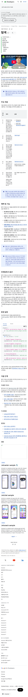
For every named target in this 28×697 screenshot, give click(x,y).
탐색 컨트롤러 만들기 (9, 394)
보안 (2, 572)
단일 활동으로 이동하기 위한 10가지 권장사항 (15, 429)
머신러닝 (3, 590)
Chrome (3, 674)
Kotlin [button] (11, 323)
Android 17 (3, 620)
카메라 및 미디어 (4, 594)
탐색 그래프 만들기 (8, 399)
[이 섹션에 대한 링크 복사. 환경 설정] (9, 312)
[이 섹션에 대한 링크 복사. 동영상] (6, 423)
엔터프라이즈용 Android (6, 570)
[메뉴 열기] (2, 1)
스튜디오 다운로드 (5, 647)
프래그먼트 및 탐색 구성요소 (11, 416)
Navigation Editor (18, 248)
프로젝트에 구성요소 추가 (18, 368)
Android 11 (3, 634)
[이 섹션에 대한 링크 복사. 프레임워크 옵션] (14, 272)
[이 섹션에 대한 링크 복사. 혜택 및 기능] (11, 204)
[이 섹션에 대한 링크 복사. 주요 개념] (9, 102)
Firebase (3, 676)
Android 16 (3, 623)
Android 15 (3, 625)
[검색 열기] (18, 2)
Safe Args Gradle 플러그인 (9, 79)
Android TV (3, 614)
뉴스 (2, 577)
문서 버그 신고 (4, 658)
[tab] (5, 323)
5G (2, 599)
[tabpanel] (14, 344)
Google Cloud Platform (6, 678)
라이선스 (12, 686)
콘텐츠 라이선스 (22, 550)
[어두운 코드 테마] (24, 326)
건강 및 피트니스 (4, 592)
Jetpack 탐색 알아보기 (9, 414)
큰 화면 (2, 605)
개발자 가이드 (4, 642)
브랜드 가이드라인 (19, 686)
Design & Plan (14, 26)
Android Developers (5, 26)
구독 (20, 690)
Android (3, 567)
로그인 (24, 1)
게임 (2, 587)
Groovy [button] (5, 323)
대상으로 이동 (7, 403)
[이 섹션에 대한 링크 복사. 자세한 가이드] (10, 385)
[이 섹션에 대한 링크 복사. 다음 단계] (9, 376)
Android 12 (3, 632)
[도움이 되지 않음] (12, 29)
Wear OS (3, 607)
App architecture (7, 7)
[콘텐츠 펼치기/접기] (10, 37)
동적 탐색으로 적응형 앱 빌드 (11, 419)
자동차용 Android (5, 612)
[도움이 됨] (9, 29)
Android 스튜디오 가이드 (6, 640)
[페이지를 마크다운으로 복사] (12, 33)
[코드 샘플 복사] (26, 326)
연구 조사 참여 (4, 662)
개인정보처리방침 (5, 597)
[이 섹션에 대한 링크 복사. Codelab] (8, 411)
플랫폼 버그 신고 (4, 655)
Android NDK (4, 649)
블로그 (2, 579)
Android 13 (3, 629)
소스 (2, 574)
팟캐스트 (3, 581)
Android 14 (3, 627)
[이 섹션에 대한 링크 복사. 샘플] (5, 442)
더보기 (14, 536)
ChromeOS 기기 (4, 610)
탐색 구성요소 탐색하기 (9, 426)
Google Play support (5, 660)
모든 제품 (3, 681)
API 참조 (3, 645)
